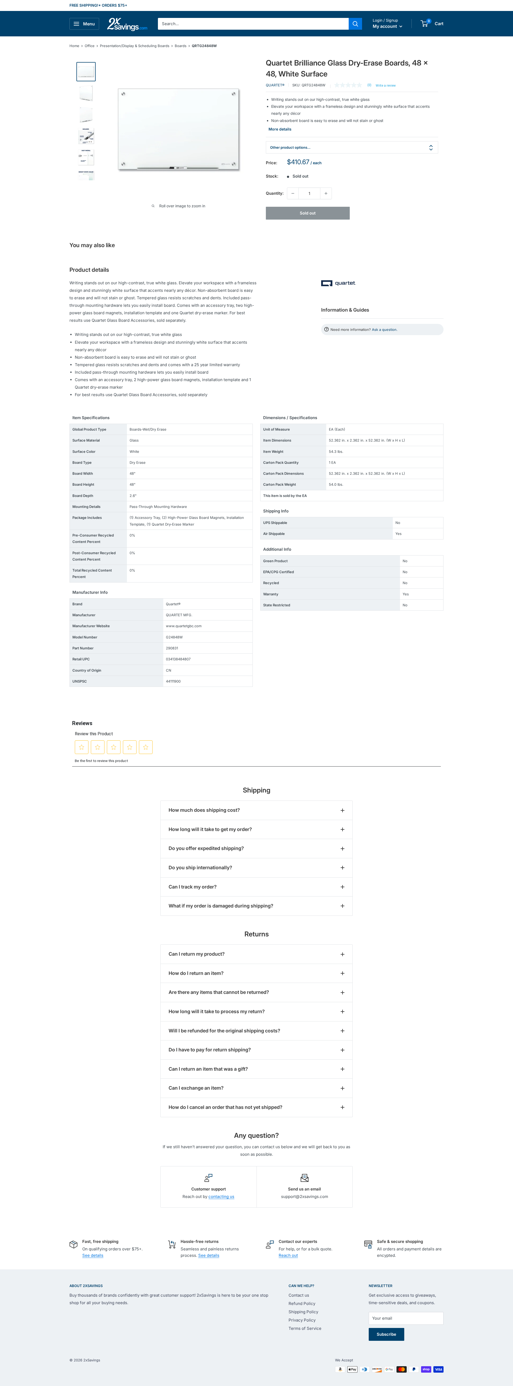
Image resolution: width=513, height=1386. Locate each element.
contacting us (221, 1196)
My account (385, 26)
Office (90, 46)
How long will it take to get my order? (210, 829)
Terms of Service (305, 1328)
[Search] (355, 24)
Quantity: (275, 193)
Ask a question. (385, 329)
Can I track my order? (193, 887)
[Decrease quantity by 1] (292, 193)
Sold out (308, 213)
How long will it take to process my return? (217, 1011)
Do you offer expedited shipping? (206, 848)
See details (92, 1255)
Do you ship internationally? (200, 867)
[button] (424, 23)
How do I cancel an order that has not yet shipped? (225, 1107)
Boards (180, 46)
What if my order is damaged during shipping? (221, 906)
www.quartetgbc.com (183, 626)
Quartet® (275, 85)
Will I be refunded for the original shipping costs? (224, 1030)
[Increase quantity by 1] (326, 193)
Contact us (299, 1295)
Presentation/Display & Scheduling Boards (134, 46)
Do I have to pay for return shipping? (210, 1049)
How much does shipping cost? (204, 810)
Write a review (386, 85)
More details (280, 129)
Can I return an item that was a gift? (208, 1069)
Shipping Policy (303, 1311)
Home (74, 46)
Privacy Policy (302, 1320)
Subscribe (386, 1334)
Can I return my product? (197, 954)
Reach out (288, 1255)
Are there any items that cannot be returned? (219, 992)
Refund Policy (302, 1303)
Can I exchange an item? (196, 1088)
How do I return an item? (196, 973)
